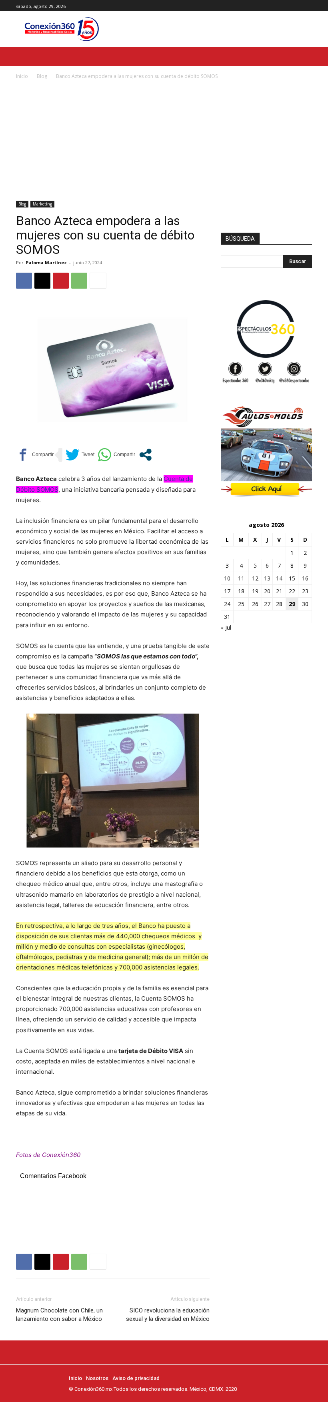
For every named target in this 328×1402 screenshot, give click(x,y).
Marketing (42, 204)
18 (241, 591)
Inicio (22, 76)
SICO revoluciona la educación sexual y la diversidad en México (168, 1314)
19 (255, 591)
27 (267, 604)
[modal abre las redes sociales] (145, 455)
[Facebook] (289, 5)
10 (227, 578)
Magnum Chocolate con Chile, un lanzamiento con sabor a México (59, 1314)
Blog (42, 76)
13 (267, 578)
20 (267, 591)
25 (241, 604)
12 (255, 578)
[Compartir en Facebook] (35, 455)
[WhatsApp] (79, 281)
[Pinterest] (61, 281)
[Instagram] (298, 5)
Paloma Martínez (46, 262)
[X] (307, 5)
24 (227, 604)
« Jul (226, 627)
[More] (98, 281)
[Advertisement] (164, 141)
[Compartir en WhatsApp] (116, 455)
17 (227, 591)
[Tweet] (80, 455)
